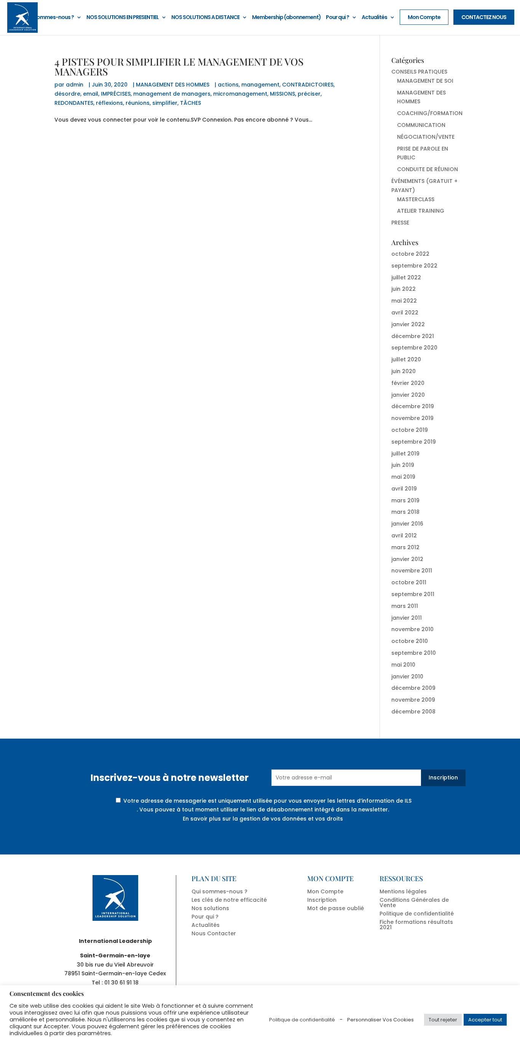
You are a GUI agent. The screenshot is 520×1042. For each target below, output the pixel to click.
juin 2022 (403, 289)
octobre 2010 (409, 641)
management (260, 84)
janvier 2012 (407, 559)
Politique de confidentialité (417, 913)
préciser (309, 94)
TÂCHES (190, 103)
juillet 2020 (406, 359)
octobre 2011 (408, 582)
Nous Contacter (213, 933)
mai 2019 (403, 477)
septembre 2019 (413, 442)
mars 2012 (405, 547)
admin (74, 84)
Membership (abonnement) (286, 17)
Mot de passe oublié (335, 908)
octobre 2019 (409, 430)
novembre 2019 (412, 418)
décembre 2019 (412, 406)
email (90, 94)
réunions (138, 103)
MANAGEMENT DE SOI (425, 81)
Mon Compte (424, 17)
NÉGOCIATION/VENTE (426, 137)
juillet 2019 (405, 453)
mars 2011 (404, 606)
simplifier (164, 103)
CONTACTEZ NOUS (483, 17)
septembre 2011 (412, 594)
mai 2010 (403, 664)
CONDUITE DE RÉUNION (427, 169)
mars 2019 (405, 500)
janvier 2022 (408, 324)
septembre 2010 (413, 653)
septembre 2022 (414, 265)
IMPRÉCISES (116, 94)
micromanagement (240, 94)
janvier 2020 (408, 395)
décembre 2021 (412, 336)
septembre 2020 (414, 347)
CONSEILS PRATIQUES (419, 71)
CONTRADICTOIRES (307, 84)
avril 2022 (404, 312)
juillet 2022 (406, 277)
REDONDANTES (73, 103)
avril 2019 (404, 488)
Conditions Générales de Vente (414, 902)
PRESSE (400, 222)
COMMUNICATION (421, 125)
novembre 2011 (411, 570)
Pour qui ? (337, 17)
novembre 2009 (413, 700)
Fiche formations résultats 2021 (416, 924)
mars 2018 (405, 512)
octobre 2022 (410, 254)
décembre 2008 (413, 711)
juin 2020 (403, 371)
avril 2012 (404, 535)
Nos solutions (210, 908)
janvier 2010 (407, 676)
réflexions (109, 103)
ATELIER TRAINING (420, 211)
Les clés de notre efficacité (229, 900)
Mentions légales (403, 891)
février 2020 (407, 383)
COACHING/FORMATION (430, 113)
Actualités (374, 17)
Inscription (443, 777)
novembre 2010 (412, 629)
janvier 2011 (406, 618)
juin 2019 (402, 465)
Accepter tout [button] (485, 1019)
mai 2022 (404, 301)
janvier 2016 (407, 523)
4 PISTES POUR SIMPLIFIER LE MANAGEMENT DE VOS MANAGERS (178, 66)
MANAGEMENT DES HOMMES (172, 84)
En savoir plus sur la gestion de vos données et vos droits (263, 818)
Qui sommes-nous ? (49, 17)
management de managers (172, 94)
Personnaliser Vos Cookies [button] (380, 1019)
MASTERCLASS (415, 199)
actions (228, 84)
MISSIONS (282, 94)
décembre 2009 (413, 688)
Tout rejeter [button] (443, 1019)
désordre (67, 94)
